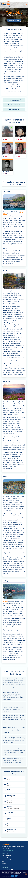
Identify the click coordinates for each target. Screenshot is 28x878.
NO (16, 875)
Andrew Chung (19, 138)
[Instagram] (5, 869)
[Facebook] (2, 869)
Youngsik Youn (6, 154)
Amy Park (18, 154)
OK (12, 875)
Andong (5, 601)
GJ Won (4, 138)
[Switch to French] (13, 4)
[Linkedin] (9, 869)
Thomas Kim (5, 171)
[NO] (26, 874)
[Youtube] (12, 869)
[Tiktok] (7, 869)
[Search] (26, 4)
